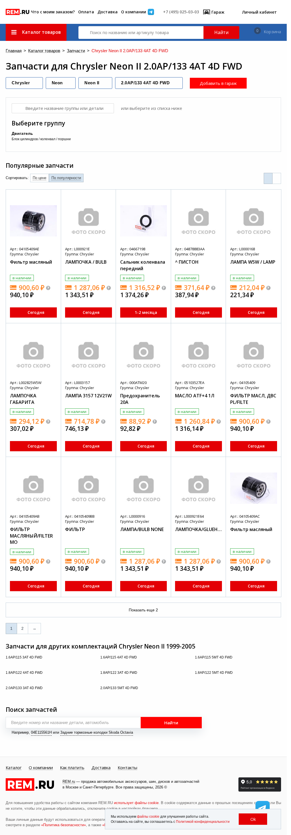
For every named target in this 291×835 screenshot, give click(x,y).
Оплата (86, 11)
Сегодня (36, 312)
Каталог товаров (44, 51)
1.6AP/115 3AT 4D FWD (24, 657)
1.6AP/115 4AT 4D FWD (119, 657)
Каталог (14, 767)
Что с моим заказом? (53, 11)
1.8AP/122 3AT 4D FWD (119, 673)
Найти (221, 32)
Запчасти (76, 51)
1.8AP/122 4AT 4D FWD (24, 673)
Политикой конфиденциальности (203, 822)
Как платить (72, 767)
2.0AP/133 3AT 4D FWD (24, 688)
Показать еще (143, 610)
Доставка (107, 11)
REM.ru (69, 781)
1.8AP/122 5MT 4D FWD (214, 673)
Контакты (127, 767)
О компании (133, 11)
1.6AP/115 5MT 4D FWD (214, 657)
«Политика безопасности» (63, 825)
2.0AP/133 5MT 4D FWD (119, 688)
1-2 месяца (146, 312)
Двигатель (22, 133)
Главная (14, 51)
